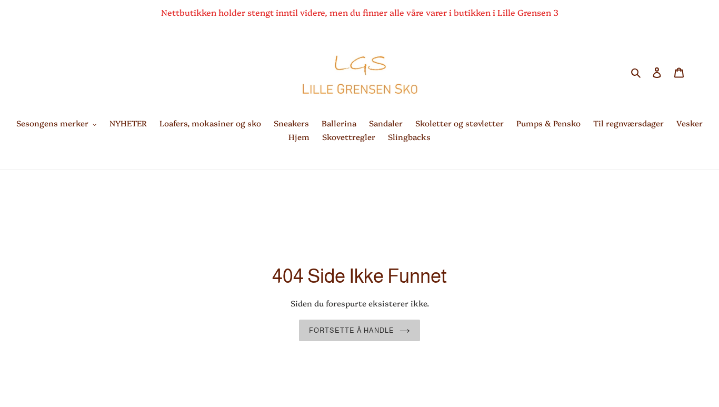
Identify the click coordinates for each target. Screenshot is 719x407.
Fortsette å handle (351, 330)
